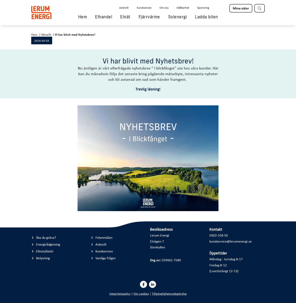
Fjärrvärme (149, 16)
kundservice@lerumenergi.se (230, 241)
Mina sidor (241, 8)
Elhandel (103, 16)
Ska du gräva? (46, 237)
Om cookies (141, 293)
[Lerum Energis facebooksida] (143, 284)
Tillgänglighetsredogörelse (169, 293)
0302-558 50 (218, 235)
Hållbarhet (183, 7)
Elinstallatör (45, 251)
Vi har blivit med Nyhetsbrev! (75, 34)
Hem (82, 16)
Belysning (43, 258)
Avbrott (124, 7)
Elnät (125, 16)
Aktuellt (46, 34)
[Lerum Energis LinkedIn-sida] (152, 284)
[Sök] (259, 8)
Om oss (164, 7)
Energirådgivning (48, 244)
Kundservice (144, 7)
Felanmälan (103, 237)
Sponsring (203, 7)
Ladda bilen (206, 16)
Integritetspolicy (119, 293)
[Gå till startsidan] (41, 12)
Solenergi (177, 16)
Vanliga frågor (105, 258)
